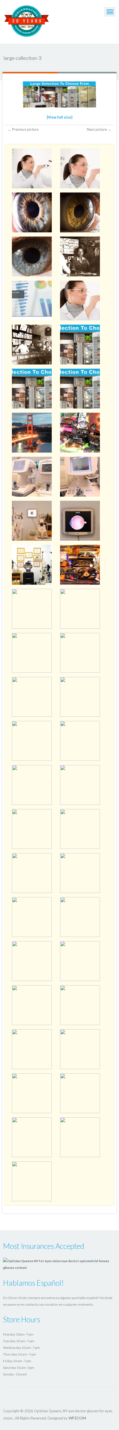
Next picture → (99, 129)
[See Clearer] (27, 20)
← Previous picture (23, 129)
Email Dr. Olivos (25, 1397)
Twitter (6, 1397)
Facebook (16, 1397)
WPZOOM (77, 1418)
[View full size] (59, 117)
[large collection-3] (59, 95)
